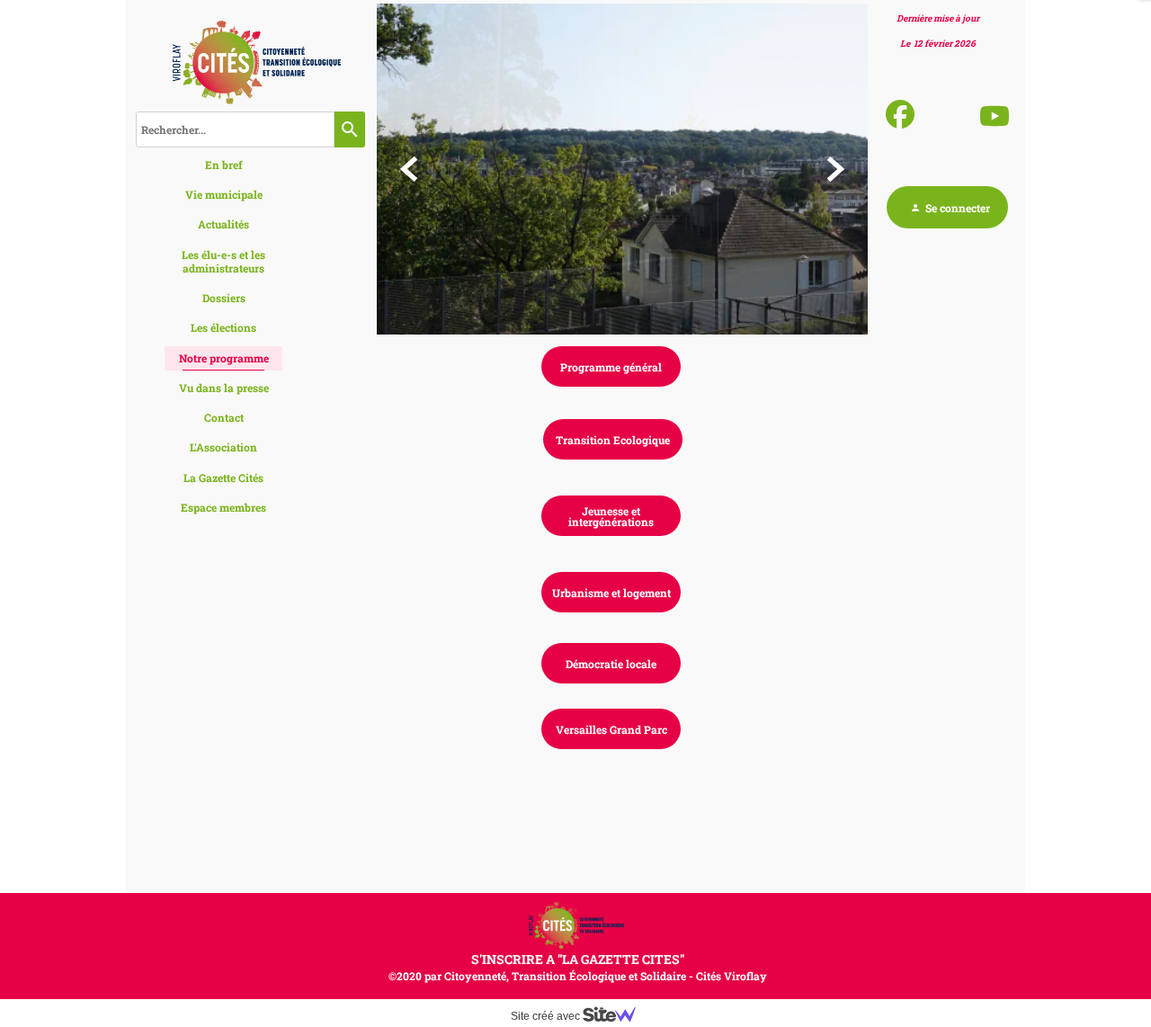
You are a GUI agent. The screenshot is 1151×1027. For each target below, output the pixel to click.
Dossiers (223, 297)
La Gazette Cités (223, 477)
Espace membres (223, 507)
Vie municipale (224, 194)
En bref (224, 164)
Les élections (223, 327)
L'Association (223, 447)
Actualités (223, 224)
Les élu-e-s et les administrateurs (223, 261)
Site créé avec (547, 1016)
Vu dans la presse (224, 387)
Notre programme (224, 358)
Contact (224, 417)
